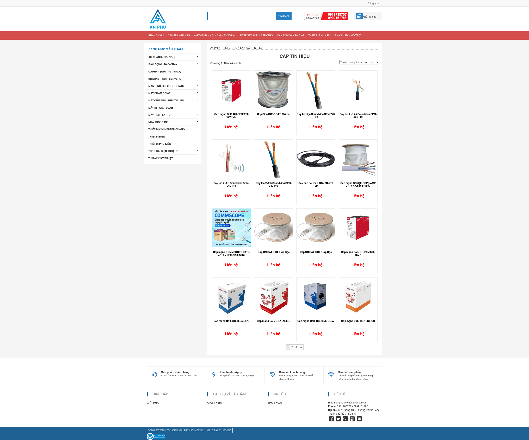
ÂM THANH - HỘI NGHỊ (161, 57)
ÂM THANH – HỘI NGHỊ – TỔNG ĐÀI (214, 35)
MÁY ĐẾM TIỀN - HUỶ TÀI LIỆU (166, 100)
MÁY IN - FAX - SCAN (160, 107)
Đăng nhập (374, 3)
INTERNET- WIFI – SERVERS (256, 35)
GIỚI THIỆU (214, 402)
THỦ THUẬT (275, 402)
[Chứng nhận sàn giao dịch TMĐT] (156, 436)
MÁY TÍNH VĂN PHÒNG (290, 35)
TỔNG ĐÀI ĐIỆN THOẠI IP (163, 151)
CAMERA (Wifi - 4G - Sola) (164, 71)
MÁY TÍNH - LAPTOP (160, 115)
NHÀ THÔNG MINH (159, 122)
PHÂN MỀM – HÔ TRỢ (348, 35)
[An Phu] (158, 18)
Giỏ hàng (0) (370, 16)
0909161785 (337, 18)
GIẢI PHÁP (154, 402)
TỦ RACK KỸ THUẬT (160, 158)
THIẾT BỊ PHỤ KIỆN (319, 35)
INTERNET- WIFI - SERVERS (164, 79)
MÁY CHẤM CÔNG (159, 93)
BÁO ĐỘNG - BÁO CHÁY (162, 64)
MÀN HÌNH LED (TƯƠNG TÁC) (166, 86)
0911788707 (337, 15)
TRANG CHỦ (156, 35)
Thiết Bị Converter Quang (166, 129)
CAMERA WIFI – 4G (179, 35)
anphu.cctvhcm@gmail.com (351, 402)
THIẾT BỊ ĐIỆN (156, 136)
